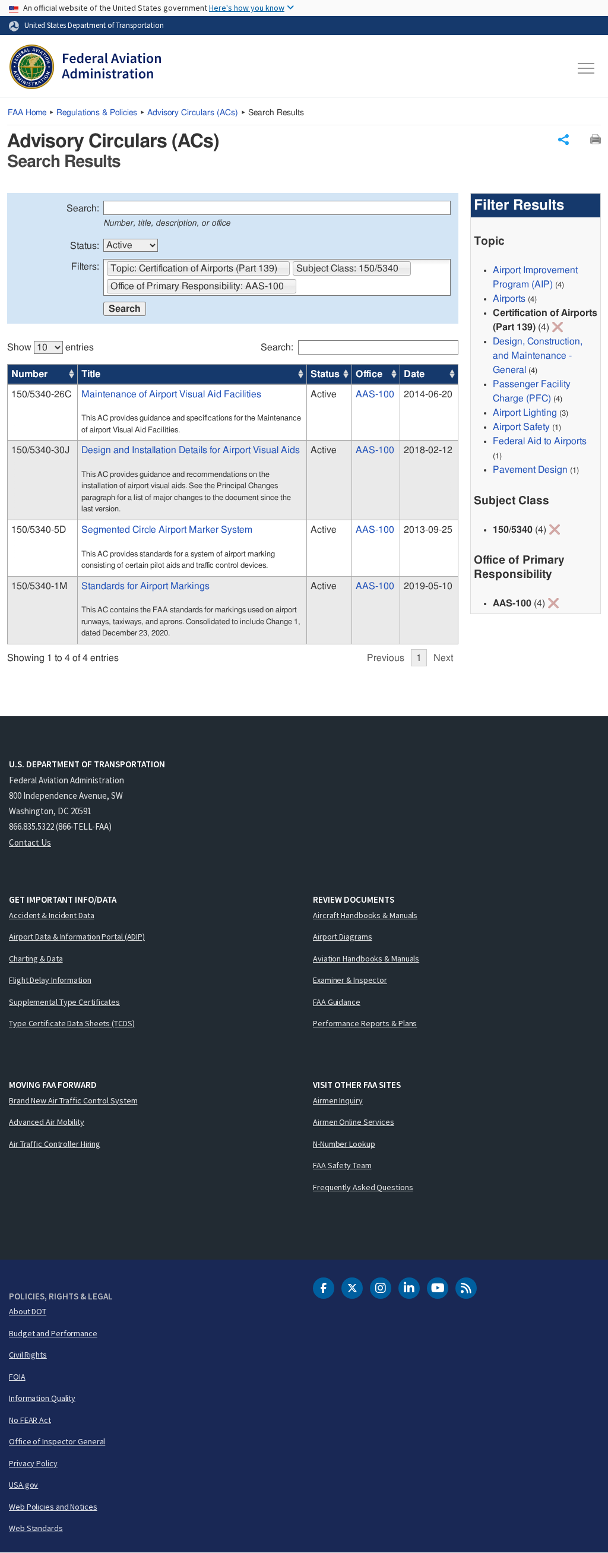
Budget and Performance (53, 1333)
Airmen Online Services (353, 1121)
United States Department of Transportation (94, 25)
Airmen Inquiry (338, 1100)
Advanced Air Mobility (46, 1121)
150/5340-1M (39, 586)
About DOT (27, 1311)
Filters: (85, 266)
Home (27, 113)
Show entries (50, 347)
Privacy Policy (33, 1463)
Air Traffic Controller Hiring (54, 1143)
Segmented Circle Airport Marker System (166, 529)
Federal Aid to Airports (540, 441)
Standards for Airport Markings (145, 586)
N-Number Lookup (344, 1143)
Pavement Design (530, 470)
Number (29, 374)
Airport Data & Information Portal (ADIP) (77, 936)
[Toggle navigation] (586, 68)
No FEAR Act (30, 1420)
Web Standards (36, 1528)
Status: (84, 246)
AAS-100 (375, 394)
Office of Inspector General (57, 1441)
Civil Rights (28, 1354)
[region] (232, 497)
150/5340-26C (41, 394)
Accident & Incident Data (51, 915)
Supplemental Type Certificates (64, 1002)
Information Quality (42, 1398)
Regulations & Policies (96, 113)
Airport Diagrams (342, 936)
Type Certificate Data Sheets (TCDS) (72, 1023)
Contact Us (30, 842)
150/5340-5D (38, 529)
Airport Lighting (525, 412)
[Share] (563, 139)
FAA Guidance (336, 1002)
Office (369, 374)
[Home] (85, 68)
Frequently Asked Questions (363, 1187)
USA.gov (23, 1484)
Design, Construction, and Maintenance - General (537, 356)
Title (90, 374)
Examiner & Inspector (350, 980)
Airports (509, 298)
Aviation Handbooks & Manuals (366, 958)
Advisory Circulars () (192, 113)
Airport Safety (521, 427)
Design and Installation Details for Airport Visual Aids (190, 450)
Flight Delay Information (50, 980)
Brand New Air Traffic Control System (73, 1100)
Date (414, 374)
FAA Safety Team (342, 1165)
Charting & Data (36, 958)
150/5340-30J (40, 450)
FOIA (17, 1376)
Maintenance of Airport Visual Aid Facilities (171, 394)
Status (325, 374)
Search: (82, 208)
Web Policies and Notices (53, 1506)
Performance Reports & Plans (365, 1023)
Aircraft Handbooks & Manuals (365, 915)
